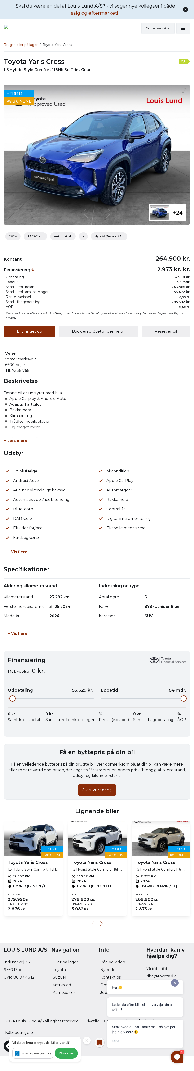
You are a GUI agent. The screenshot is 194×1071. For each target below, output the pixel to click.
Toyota (59, 969)
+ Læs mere (15, 440)
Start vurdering (97, 790)
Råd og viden (112, 962)
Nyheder (108, 969)
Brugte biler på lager (21, 45)
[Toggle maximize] (184, 90)
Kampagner (64, 992)
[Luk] (185, 9)
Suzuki (59, 977)
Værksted (62, 985)
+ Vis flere (17, 552)
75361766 (20, 370)
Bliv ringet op (29, 331)
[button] (45, 1049)
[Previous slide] (85, 212)
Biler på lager (65, 962)
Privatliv (91, 1021)
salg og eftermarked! (95, 13)
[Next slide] (108, 212)
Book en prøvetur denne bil (98, 331)
